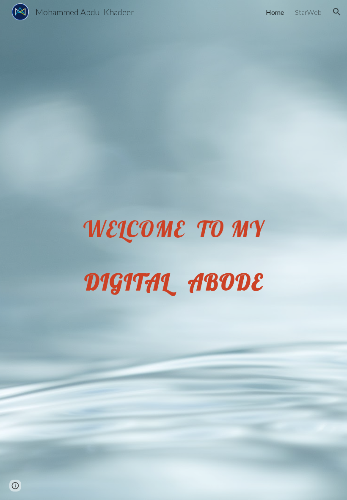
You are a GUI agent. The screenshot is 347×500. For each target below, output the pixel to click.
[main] (173, 250)
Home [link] (275, 12)
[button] (337, 12)
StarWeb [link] (308, 12)
